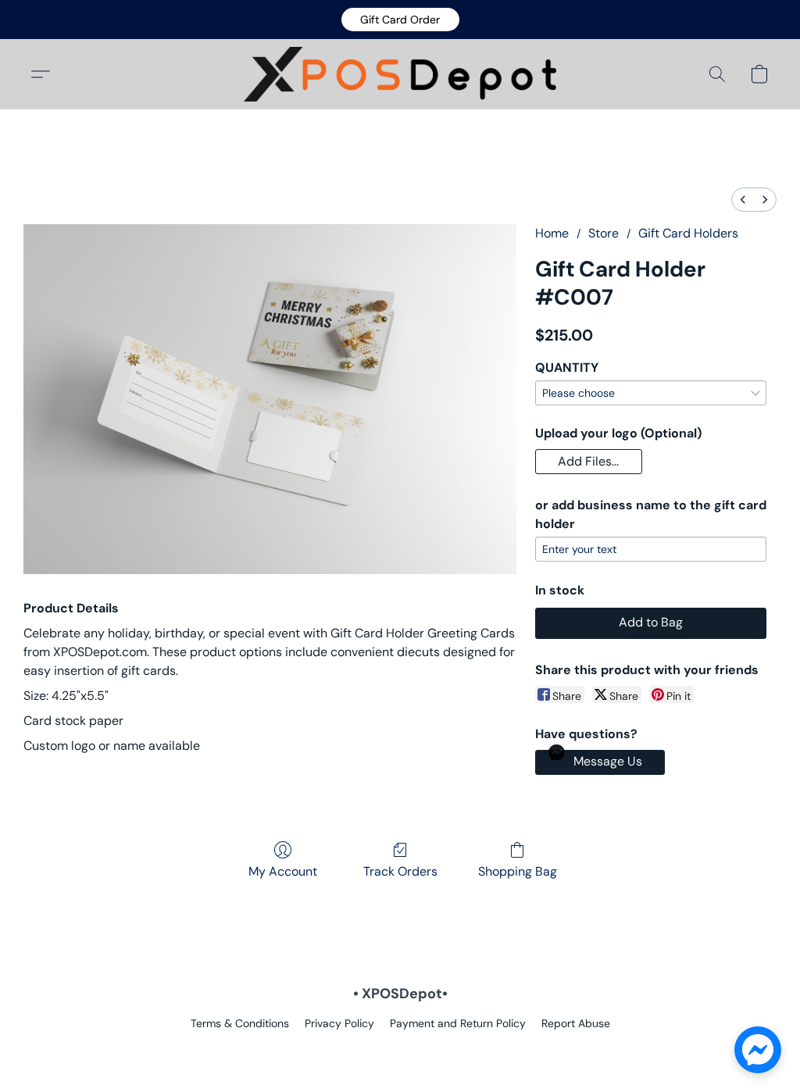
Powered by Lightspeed (400, 1050)
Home (552, 233)
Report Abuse (575, 1023)
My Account (282, 871)
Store (603, 233)
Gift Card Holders (688, 233)
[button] (400, 19)
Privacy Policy (339, 1023)
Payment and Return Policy (458, 1023)
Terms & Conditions (240, 1023)
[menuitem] (743, 199)
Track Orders (400, 871)
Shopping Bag (517, 871)
